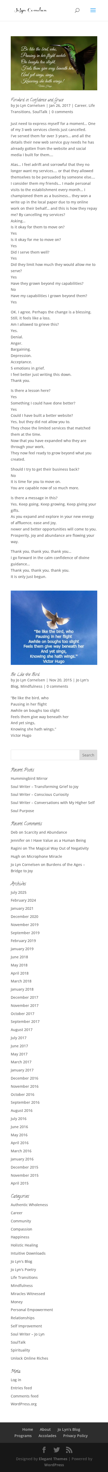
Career (81, 105)
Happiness (20, 1236)
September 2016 (25, 1102)
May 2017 (19, 1054)
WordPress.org (24, 1403)
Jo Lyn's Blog (21, 1261)
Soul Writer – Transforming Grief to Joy (44, 786)
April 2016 (20, 1142)
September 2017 (25, 1021)
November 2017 (25, 1005)
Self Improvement (26, 1325)
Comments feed (25, 1396)
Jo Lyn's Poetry (23, 1269)
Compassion (21, 1229)
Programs (23, 1435)
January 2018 (22, 989)
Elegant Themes (53, 1458)
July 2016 (18, 1118)
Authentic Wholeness (29, 1204)
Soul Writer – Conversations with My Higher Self (53, 802)
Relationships (23, 1317)
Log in (16, 1379)
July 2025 (18, 892)
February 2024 (23, 900)
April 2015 (20, 1183)
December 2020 (24, 916)
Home (27, 1429)
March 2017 (21, 1061)
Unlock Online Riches (29, 1358)
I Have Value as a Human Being (58, 840)
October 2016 (22, 1094)
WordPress (54, 1464)
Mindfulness (31, 686)
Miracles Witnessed (28, 1293)
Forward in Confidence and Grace (37, 100)
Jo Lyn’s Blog (69, 1429)
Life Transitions (24, 1277)
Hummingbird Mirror (29, 778)
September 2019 (25, 932)
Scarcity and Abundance (45, 832)
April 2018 (20, 973)
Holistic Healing (24, 1245)
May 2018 (19, 965)
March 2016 (21, 1150)
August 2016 (22, 1110)
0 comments (62, 111)
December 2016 (24, 1078)
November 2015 (25, 1175)
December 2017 (24, 997)
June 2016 (19, 1126)
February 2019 (23, 940)
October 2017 (22, 1013)
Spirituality (20, 1350)
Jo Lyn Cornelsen (30, 105)
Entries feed (21, 1387)
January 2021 (22, 908)
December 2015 (24, 1167)
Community (21, 1220)
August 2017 (22, 1029)
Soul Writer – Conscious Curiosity (40, 794)
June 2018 (19, 956)
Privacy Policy (75, 1435)
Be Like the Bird (25, 675)
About (45, 1429)
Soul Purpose (22, 810)
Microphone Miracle (44, 856)
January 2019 (22, 948)
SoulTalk (40, 111)
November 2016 (25, 1086)
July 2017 (18, 1037)
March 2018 (21, 981)
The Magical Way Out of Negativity (58, 848)
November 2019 (25, 924)
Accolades (47, 1435)
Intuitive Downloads (28, 1253)
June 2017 (19, 1045)
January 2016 (22, 1158)
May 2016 (19, 1134)
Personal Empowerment (32, 1309)
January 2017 (22, 1070)
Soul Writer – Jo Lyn (28, 1334)
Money (17, 1301)
